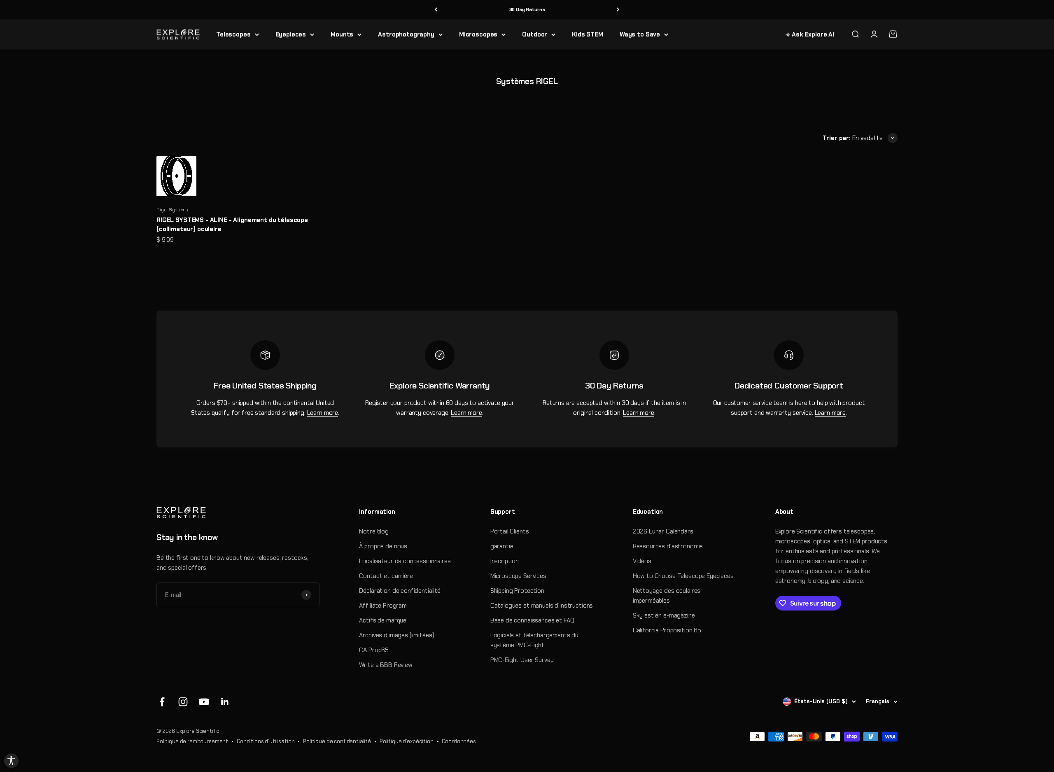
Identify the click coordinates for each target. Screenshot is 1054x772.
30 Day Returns (527, 9)
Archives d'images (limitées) (396, 635)
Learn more (322, 413)
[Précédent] (435, 10)
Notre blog (374, 531)
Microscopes (478, 34)
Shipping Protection (517, 591)
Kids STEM (587, 34)
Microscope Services (518, 576)
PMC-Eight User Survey (522, 660)
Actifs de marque (382, 620)
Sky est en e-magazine (664, 615)
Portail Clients (509, 531)
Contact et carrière (386, 576)
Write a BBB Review (385, 665)
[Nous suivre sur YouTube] (204, 701)
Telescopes (233, 34)
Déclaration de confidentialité (400, 591)
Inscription (504, 561)
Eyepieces (290, 34)
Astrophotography (406, 34)
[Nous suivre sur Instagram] (183, 701)
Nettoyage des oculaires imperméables (667, 596)
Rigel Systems (172, 210)
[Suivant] (618, 10)
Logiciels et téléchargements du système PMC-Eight (534, 640)
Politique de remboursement (192, 741)
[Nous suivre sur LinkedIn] (225, 701)
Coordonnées (459, 741)
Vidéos (642, 561)
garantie (501, 546)
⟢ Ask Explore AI (810, 34)
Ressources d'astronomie (668, 546)
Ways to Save (640, 34)
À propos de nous (383, 546)
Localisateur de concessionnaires (404, 561)
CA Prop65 (374, 650)
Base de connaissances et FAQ (532, 620)
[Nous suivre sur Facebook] (162, 701)
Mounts (342, 34)
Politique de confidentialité (337, 741)
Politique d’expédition (407, 741)
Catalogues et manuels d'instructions (541, 605)
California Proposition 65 (667, 630)
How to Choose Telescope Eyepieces (683, 576)
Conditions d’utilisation (265, 741)
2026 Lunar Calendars (663, 531)
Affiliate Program (382, 605)
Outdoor (534, 34)
